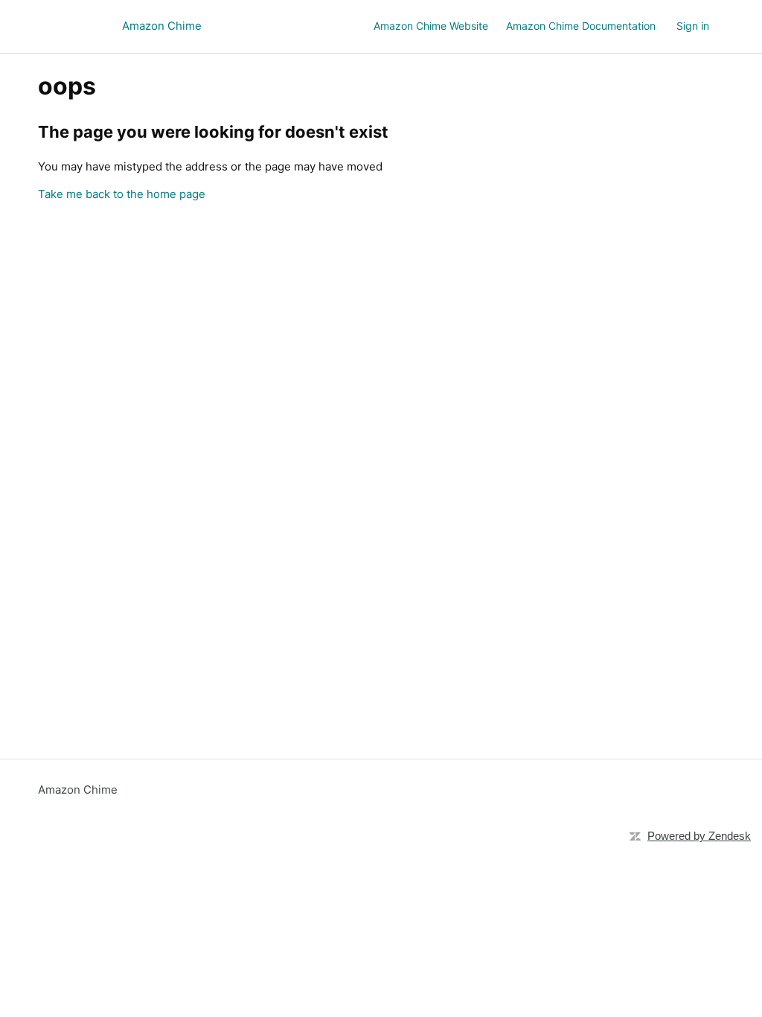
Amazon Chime (78, 789)
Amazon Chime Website (431, 25)
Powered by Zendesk (699, 835)
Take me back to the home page (121, 194)
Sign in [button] (692, 25)
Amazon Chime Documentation (581, 25)
